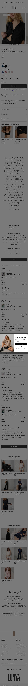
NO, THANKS (21, 346)
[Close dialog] (27, 335)
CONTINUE (20, 344)
